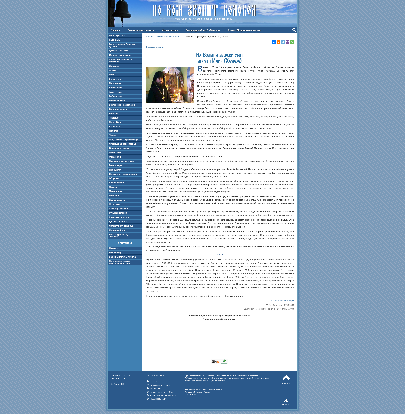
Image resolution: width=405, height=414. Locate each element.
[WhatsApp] (292, 42)
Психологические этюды (121, 161)
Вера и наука (115, 165)
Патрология (115, 83)
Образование (116, 157)
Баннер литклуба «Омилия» (123, 257)
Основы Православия (120, 55)
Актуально (114, 126)
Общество (114, 178)
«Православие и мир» (282, 300)
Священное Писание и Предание (120, 60)
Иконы (112, 70)
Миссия (113, 187)
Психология (115, 170)
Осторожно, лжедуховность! (123, 174)
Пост (111, 74)
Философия (115, 152)
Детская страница (118, 221)
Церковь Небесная (118, 51)
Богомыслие (115, 87)
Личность (114, 113)
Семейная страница (119, 217)
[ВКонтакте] (274, 42)
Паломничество (117, 100)
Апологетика (115, 92)
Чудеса (112, 135)
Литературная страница (121, 226)
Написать (114, 248)
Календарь (114, 40)
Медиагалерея (170, 30)
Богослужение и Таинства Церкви (122, 45)
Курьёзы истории (118, 213)
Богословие (115, 79)
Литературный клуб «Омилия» (203, 30)
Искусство (114, 204)
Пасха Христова (117, 35)
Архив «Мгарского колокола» (244, 30)
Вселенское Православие (122, 105)
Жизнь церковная (118, 109)
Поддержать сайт (158, 399)
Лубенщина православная (122, 144)
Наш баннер (115, 252)
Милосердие (115, 191)
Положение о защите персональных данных (121, 262)
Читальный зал (117, 230)
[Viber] (287, 42)
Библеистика (115, 96)
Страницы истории (118, 208)
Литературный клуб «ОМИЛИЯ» (119, 235)
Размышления (116, 182)
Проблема (114, 195)
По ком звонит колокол (141, 30)
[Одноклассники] (278, 42)
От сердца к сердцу (119, 148)
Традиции (114, 118)
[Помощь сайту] (219, 363)
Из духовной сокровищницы (123, 139)
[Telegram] (283, 42)
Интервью (114, 66)
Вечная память (117, 200)
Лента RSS (119, 384)
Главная (115, 30)
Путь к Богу (115, 122)
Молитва (113, 131)
